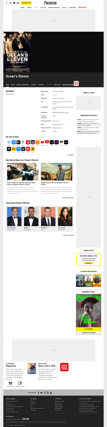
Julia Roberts (61, 227)
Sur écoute (33, 410)
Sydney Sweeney (59, 406)
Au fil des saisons (10, 408)
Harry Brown (56, 107)
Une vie (8, 403)
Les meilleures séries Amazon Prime (88, 406)
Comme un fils (9, 410)
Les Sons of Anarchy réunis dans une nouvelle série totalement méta (88, 132)
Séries (29, 7)
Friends (32, 401)
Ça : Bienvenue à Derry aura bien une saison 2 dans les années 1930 (88, 120)
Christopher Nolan (59, 401)
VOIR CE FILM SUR (68, 85)
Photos (33, 85)
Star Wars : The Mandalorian (37, 408)
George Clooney (57, 102)
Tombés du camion (11, 405)
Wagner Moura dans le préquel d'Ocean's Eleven (55, 183)
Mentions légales (9, 425)
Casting (40, 85)
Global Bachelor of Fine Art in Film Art (28, 421)
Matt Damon (44, 227)
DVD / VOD (43, 7)
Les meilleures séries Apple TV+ (87, 408)
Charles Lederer (65, 107)
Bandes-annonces (23, 85)
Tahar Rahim (58, 410)
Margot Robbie (58, 408)
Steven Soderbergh (58, 98)
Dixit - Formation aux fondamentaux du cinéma (54, 421)
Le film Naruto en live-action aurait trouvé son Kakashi (87, 124)
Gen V (31, 405)
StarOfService (41, 421)
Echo (31, 406)
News (13, 85)
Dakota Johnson (59, 405)
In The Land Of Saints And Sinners (14, 406)
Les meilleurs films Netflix (86, 410)
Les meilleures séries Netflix (86, 405)
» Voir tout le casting (68, 235)
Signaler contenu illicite (19, 425)
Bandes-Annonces (54, 7)
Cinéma (22, 7)
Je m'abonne (88, 329)
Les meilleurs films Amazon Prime (88, 412)
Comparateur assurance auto (12, 421)
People (64, 7)
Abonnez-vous (26, 3)
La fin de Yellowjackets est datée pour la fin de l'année (88, 128)
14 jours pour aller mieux (12, 412)
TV (36, 7)
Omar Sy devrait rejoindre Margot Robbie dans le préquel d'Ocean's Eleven (21, 183)
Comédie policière (58, 124)
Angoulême (72, 7)
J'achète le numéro (88, 333)
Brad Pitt (65, 102)
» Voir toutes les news (68, 197)
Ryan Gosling (58, 403)
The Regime (33, 403)
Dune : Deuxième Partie (12, 401)
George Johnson (57, 128)
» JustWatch (70, 155)
